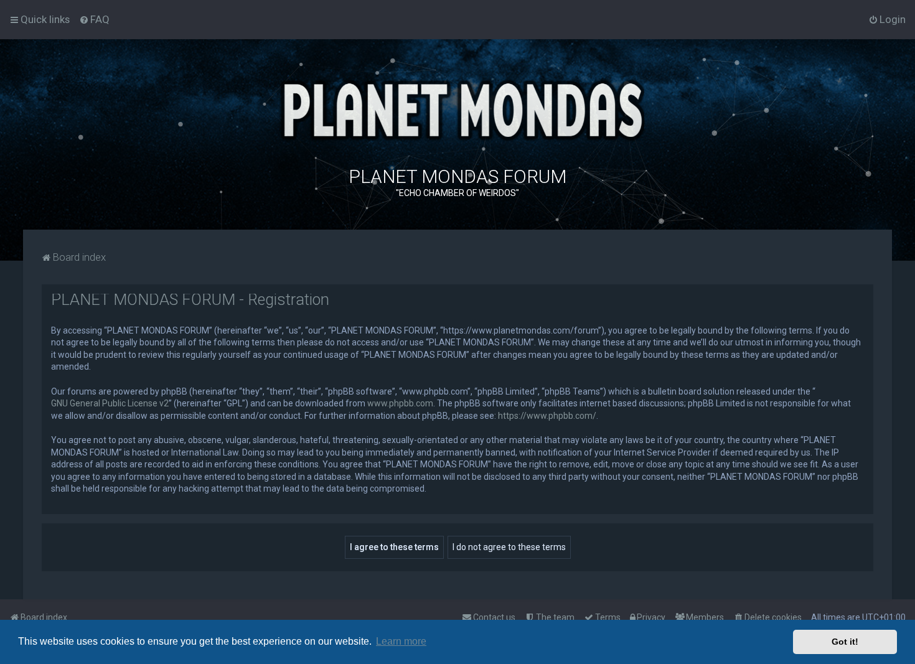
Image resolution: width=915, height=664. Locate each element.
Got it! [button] (845, 642)
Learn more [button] (401, 641)
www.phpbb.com (400, 403)
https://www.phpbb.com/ (547, 416)
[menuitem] (94, 19)
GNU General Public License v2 (110, 403)
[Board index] (457, 108)
